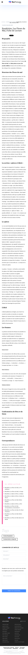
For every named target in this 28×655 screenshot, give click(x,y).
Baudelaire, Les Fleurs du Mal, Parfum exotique (13, 514)
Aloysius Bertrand (18, 626)
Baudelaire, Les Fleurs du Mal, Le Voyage (14, 491)
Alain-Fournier (5, 634)
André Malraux (17, 634)
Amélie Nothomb (18, 629)
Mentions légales (9, 651)
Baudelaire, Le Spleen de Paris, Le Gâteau (14, 493)
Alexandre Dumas (5, 641)
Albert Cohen (4, 638)
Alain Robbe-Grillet (6, 633)
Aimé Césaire (4, 629)
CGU (22, 650)
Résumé (17, 647)
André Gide (17, 633)
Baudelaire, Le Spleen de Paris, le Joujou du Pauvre (14, 496)
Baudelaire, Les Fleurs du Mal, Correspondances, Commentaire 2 (12, 506)
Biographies (15, 648)
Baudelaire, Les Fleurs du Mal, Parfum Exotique (13, 500)
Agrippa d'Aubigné (5, 627)
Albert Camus (4, 636)
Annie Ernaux (17, 638)
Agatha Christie (5, 626)
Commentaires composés (9, 539)
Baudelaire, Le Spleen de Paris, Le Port (13, 504)
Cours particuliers (8, 648)
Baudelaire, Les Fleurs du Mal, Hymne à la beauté (14, 518)
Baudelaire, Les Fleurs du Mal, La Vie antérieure (13, 488)
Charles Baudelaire (8, 536)
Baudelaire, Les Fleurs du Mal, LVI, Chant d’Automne (14, 510)
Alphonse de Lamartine (19, 627)
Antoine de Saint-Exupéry (19, 641)
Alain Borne (4, 631)
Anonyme (16, 640)
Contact (20, 651)
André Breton (17, 631)
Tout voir (24, 621)
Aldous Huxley (5, 640)
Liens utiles (21, 648)
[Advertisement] (14, 12)
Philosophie (22, 647)
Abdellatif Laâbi (5, 624)
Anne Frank (17, 636)
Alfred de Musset (18, 624)
